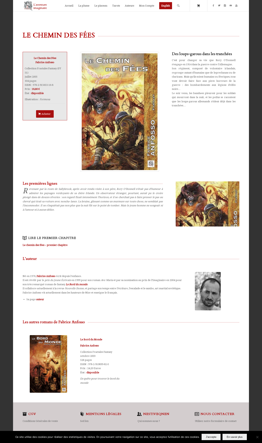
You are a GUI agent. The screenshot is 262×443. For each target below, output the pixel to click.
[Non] (257, 437)
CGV (32, 414)
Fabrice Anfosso (89, 345)
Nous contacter (217, 414)
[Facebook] (213, 5)
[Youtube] (236, 5)
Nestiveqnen (156, 414)
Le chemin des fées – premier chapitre (45, 245)
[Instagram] (225, 5)
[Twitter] (219, 5)
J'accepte (211, 437)
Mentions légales (103, 414)
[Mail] (231, 5)
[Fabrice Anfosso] (119, 112)
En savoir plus (235, 437)
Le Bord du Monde (91, 339)
